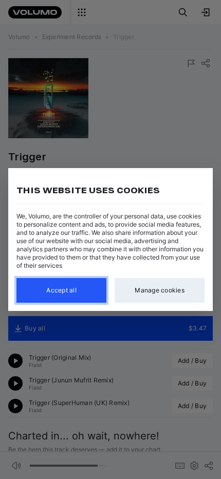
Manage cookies (160, 290)
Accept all (61, 290)
